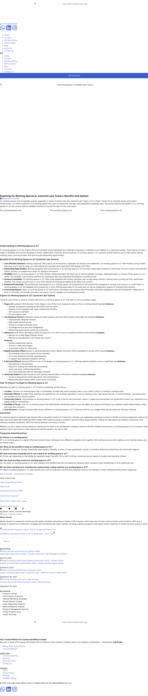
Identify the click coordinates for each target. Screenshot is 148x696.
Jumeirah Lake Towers (9, 506)
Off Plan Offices (10, 40)
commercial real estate (9, 496)
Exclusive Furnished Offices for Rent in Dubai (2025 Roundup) (25, 582)
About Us (8, 48)
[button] (74, 53)
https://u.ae (4, 486)
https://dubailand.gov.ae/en (11, 482)
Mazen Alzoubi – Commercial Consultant (16, 474)
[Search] (25, 541)
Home (6, 35)
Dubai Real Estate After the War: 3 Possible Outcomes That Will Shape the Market (33, 554)
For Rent (7, 38)
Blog (6, 45)
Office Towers (10, 43)
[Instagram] (14, 28)
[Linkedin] (8, 28)
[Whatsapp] (2, 28)
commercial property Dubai (11, 491)
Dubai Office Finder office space (13, 501)
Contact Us (9, 51)
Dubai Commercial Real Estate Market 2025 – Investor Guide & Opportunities (31, 563)
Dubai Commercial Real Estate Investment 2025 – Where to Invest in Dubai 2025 (33, 573)
